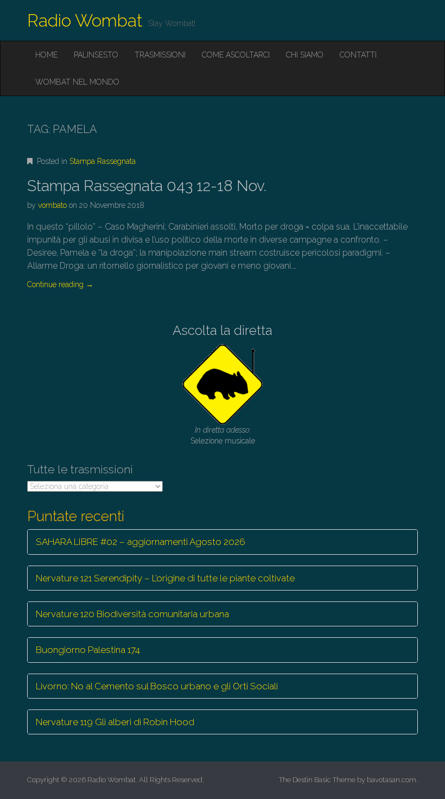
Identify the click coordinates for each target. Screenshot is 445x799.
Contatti (358, 54)
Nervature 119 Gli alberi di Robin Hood (115, 721)
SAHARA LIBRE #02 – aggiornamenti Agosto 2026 (140, 541)
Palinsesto (96, 54)
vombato (52, 205)
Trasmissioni (160, 54)
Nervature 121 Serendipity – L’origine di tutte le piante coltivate (165, 578)
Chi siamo (304, 54)
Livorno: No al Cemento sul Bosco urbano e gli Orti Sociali (157, 686)
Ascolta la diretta (222, 330)
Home (46, 54)
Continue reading (60, 284)
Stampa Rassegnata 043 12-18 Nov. (146, 186)
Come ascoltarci (236, 54)
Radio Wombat (85, 20)
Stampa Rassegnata (102, 161)
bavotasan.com (391, 780)
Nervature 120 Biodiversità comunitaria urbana (132, 613)
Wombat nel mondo (77, 82)
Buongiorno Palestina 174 (88, 649)
